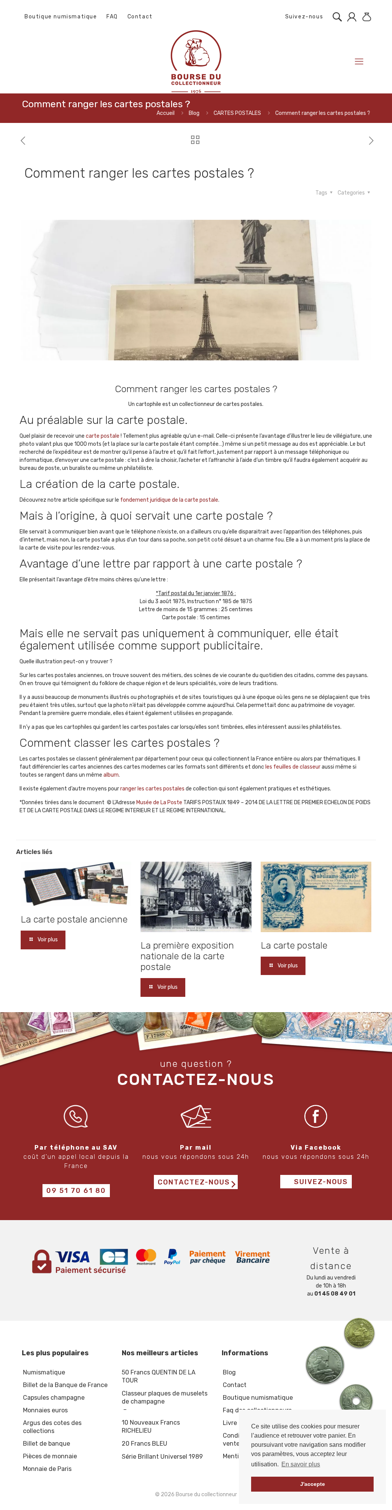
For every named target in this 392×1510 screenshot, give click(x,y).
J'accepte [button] (312, 1484)
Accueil (166, 113)
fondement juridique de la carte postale (169, 500)
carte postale (102, 436)
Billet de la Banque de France (65, 1385)
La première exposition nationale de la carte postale (187, 956)
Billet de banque (46, 1443)
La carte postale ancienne (74, 919)
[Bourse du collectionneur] (196, 61)
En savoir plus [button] (300, 1464)
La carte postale (294, 945)
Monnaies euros (45, 1410)
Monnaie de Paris (47, 1468)
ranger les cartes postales (152, 788)
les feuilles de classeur (292, 767)
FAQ (112, 16)
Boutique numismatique (60, 16)
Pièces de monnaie (50, 1456)
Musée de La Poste (159, 802)
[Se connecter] (349, 16)
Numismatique (44, 1372)
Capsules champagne (54, 1397)
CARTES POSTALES (237, 113)
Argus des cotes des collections (52, 1427)
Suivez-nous (303, 16)
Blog (194, 113)
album (111, 775)
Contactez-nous (194, 1182)
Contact (140, 16)
